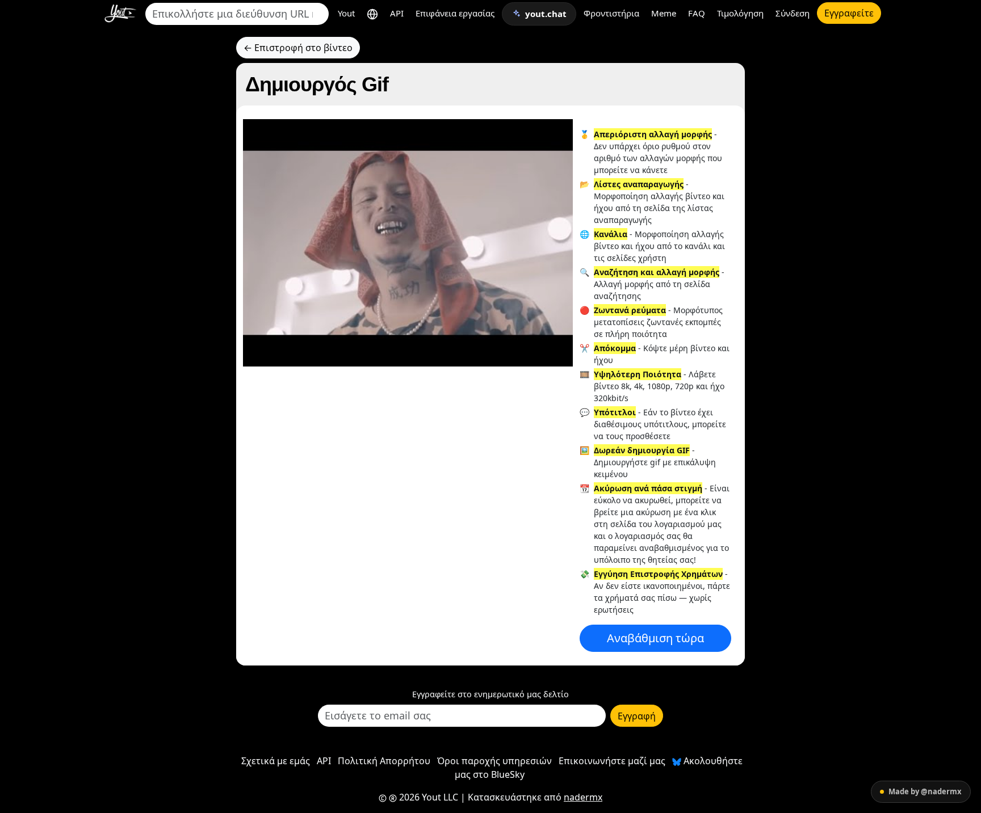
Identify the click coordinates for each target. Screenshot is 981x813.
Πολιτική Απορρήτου (384, 761)
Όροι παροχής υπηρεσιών (494, 761)
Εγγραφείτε (849, 13)
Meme (663, 13)
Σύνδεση (792, 13)
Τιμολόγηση (740, 13)
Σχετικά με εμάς (275, 761)
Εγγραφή (637, 716)
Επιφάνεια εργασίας (455, 13)
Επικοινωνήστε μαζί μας (612, 761)
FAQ (696, 13)
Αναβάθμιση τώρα (655, 638)
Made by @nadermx (925, 791)
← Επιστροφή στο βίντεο (298, 47)
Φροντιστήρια (611, 13)
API (397, 13)
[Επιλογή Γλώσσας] (372, 13)
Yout (346, 13)
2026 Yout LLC (427, 797)
